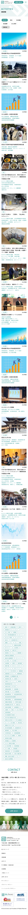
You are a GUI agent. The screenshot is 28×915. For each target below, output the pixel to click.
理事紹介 (3, 853)
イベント (21, 634)
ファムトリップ (19, 658)
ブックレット (8, 645)
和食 (13, 709)
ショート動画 (18, 642)
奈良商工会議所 (8, 738)
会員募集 (3, 869)
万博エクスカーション (10, 681)
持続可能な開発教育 (9, 655)
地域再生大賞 (8, 678)
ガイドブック (17, 668)
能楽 (6, 627)
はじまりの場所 (8, 637)
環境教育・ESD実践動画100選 (11, 676)
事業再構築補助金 (18, 699)
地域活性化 (7, 751)
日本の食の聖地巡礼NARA (10, 717)
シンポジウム (18, 637)
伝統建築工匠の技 (9, 704)
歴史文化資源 (8, 753)
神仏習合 (20, 722)
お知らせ (3, 861)
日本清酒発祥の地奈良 (10, 715)
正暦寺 (6, 709)
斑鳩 (14, 663)
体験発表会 (19, 673)
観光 (11, 20)
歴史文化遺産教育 (9, 658)
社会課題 (18, 20)
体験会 (15, 632)
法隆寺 (16, 678)
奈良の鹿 (7, 665)
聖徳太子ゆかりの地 (9, 725)
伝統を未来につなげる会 (10, 686)
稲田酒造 (16, 689)
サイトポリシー (5, 880)
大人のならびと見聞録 (10, 735)
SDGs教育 (13, 23)
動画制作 (21, 671)
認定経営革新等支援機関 (10, 696)
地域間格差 (17, 746)
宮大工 (6, 640)
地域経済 (15, 748)
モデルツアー (8, 647)
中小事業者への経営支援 (7, 865)
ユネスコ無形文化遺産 (10, 743)
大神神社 (16, 647)
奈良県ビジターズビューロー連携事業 (13, 653)
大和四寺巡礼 (8, 733)
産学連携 (20, 663)
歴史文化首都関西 (9, 759)
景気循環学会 (8, 694)
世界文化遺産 (18, 702)
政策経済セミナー (18, 707)
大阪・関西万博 (18, 753)
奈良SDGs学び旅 (8, 720)
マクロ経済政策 (16, 691)
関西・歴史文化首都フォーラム (12, 756)
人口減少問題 (8, 746)
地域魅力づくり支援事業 (10, 740)
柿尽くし (21, 627)
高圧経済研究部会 (18, 694)
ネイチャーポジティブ (17, 665)
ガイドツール (8, 668)
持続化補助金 (8, 699)
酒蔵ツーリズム (8, 642)
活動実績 (3, 857)
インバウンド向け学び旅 (10, 671)
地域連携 (5, 23)
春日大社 (14, 650)
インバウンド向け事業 (10, 722)
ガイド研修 (7, 632)
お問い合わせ (18, 2)
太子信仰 (14, 660)
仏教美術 (7, 663)
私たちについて (5, 849)
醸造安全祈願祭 (18, 645)
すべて (4, 20)
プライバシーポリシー (6, 884)
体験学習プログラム (9, 673)
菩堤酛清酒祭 (8, 689)
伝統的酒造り (8, 712)
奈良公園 (7, 691)
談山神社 (7, 650)
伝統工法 (18, 704)
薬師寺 (19, 735)
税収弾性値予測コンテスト (11, 684)
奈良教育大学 (18, 727)
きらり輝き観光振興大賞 (10, 634)
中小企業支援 (19, 720)
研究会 (19, 681)
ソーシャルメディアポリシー (8, 888)
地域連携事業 (17, 733)
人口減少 (7, 660)
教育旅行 (7, 730)
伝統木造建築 (8, 707)
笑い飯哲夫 (15, 730)
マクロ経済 (7, 748)
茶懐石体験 (13, 627)
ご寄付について (5, 873)
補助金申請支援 (8, 702)
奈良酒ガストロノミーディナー (12, 629)
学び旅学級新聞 (8, 727)
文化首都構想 (16, 751)
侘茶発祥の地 (14, 640)
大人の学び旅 (20, 709)
